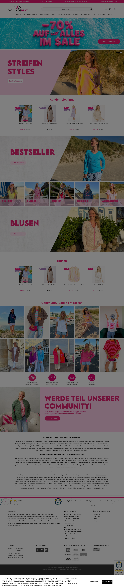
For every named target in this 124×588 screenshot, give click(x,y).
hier (59, 585)
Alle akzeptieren (107, 581)
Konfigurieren (94, 581)
